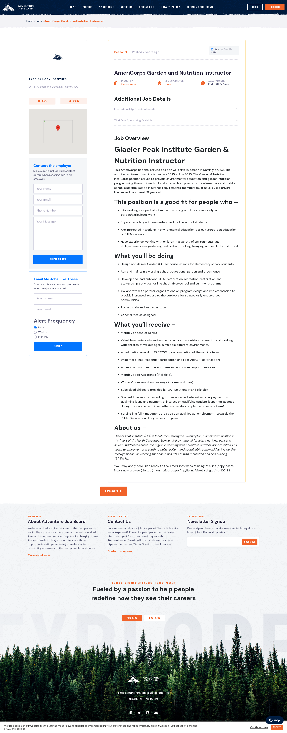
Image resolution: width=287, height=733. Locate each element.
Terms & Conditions (200, 7)
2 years (169, 84)
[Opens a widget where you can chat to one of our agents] (274, 720)
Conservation (129, 84)
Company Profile (114, 491)
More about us (38, 555)
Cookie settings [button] (259, 727)
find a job (132, 618)
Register (275, 7)
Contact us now (118, 551)
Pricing (88, 7)
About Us (127, 7)
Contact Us (146, 7)
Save (44, 101)
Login (255, 7)
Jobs (39, 21)
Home (72, 7)
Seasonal (120, 52)
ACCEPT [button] (277, 727)
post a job (154, 618)
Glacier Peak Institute (48, 79)
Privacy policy (135, 699)
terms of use (152, 699)
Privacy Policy (170, 7)
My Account (106, 7)
